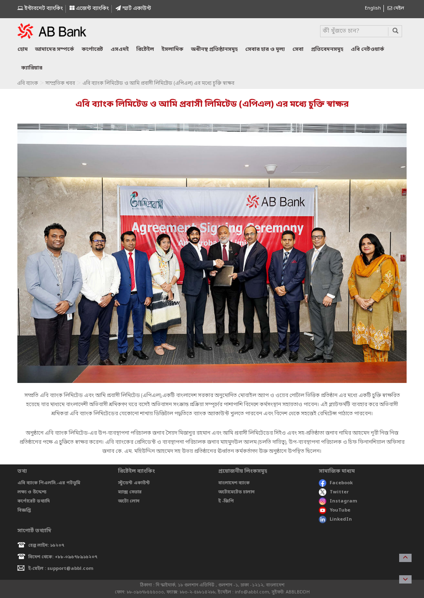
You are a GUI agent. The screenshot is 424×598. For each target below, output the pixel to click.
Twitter (339, 492)
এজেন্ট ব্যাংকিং (92, 8)
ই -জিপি (226, 501)
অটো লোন (129, 501)
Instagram (343, 501)
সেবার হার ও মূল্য (265, 49)
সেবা (298, 49)
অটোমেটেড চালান (236, 492)
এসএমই (120, 49)
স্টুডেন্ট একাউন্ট (134, 483)
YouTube (340, 510)
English (373, 8)
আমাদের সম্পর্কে (54, 49)
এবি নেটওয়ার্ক (367, 49)
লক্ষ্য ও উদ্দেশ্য (31, 492)
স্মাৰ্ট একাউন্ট (136, 8)
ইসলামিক (172, 49)
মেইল (398, 8)
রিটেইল (145, 49)
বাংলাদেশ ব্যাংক (234, 483)
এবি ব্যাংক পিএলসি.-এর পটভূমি (48, 483)
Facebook (341, 483)
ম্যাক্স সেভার (130, 492)
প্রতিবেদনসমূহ (327, 49)
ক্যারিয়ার (31, 68)
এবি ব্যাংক (27, 83)
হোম (22, 49)
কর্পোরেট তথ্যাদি (33, 501)
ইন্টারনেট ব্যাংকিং (43, 8)
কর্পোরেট (92, 49)
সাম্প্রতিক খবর (60, 83)
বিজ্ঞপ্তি (24, 510)
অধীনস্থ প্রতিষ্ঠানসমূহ (214, 49)
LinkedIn (341, 519)
